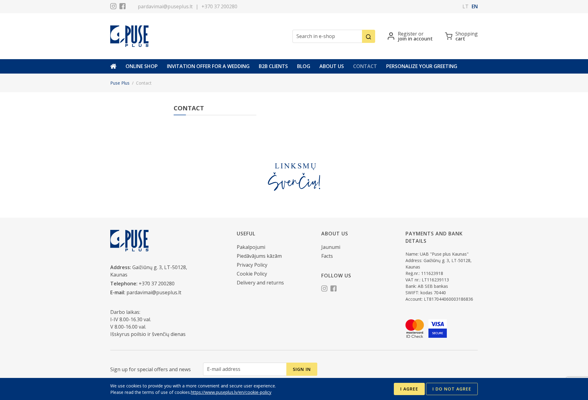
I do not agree (451, 389)
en (475, 6)
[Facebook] (122, 7)
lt (465, 6)
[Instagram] (113, 7)
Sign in (302, 369)
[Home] (113, 66)
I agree (409, 389)
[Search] (368, 36)
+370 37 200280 (219, 6)
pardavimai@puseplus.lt (165, 6)
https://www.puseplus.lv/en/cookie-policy (231, 392)
